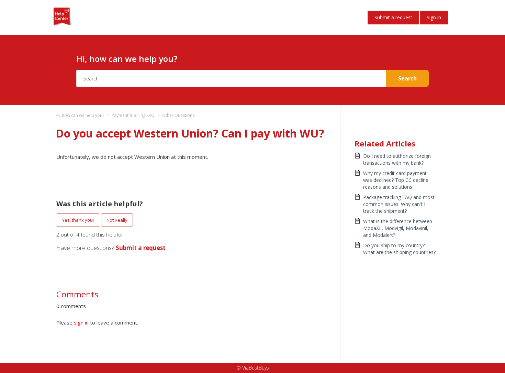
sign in (81, 322)
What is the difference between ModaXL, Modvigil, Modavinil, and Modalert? (397, 228)
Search (407, 78)
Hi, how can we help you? (80, 115)
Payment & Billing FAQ (133, 115)
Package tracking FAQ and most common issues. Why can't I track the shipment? (399, 204)
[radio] (78, 220)
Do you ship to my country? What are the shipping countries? (399, 248)
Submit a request (393, 17)
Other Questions (178, 115)
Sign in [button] (434, 17)
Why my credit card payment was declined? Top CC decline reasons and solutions (395, 180)
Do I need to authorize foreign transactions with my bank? (397, 159)
